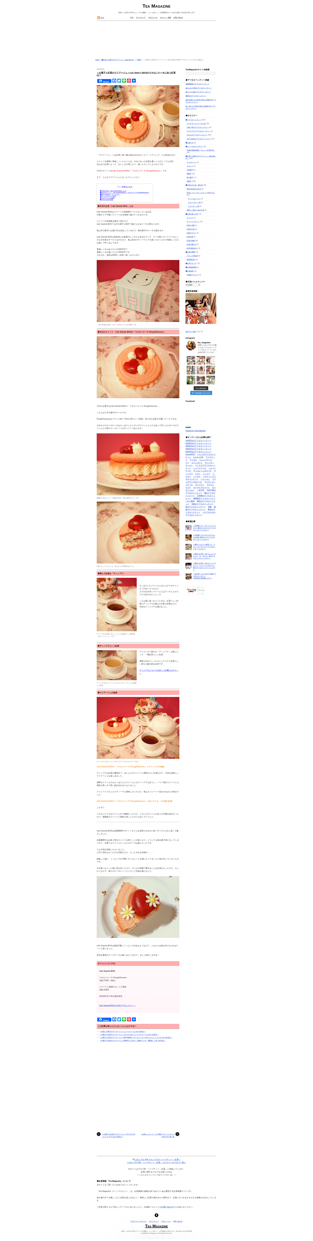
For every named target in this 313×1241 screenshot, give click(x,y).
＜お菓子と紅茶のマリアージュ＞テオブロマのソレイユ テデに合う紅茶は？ (116, 1135)
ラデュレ (210, 485)
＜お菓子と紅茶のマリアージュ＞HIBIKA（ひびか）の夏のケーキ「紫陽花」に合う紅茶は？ (132, 1040)
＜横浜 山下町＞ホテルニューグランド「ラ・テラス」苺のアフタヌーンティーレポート (204, 556)
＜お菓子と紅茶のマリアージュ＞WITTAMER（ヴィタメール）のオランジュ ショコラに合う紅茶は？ (136, 1037)
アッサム (193, 460)
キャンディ (209, 463)
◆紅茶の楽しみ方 (191, 214)
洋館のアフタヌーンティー (202, 504)
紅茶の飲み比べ (192, 248)
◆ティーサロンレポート (194, 146)
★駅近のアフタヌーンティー (195, 96)
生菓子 (189, 181)
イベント (190, 218)
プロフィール (152, 17)
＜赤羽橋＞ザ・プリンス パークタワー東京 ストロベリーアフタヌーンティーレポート (204, 528)
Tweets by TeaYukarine (195, 431)
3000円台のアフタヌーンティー (198, 446)
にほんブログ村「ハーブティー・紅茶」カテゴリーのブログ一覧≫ (156, 1162)
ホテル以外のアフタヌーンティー (199, 139)
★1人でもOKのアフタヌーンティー (198, 92)
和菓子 (189, 174)
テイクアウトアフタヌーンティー (199, 131)
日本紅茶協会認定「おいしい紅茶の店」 (201, 150)
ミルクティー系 (193, 206)
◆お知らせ (189, 143)
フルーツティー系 (194, 202)
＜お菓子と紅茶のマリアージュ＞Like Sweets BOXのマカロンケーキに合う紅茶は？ (136, 73)
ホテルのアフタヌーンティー (197, 135)
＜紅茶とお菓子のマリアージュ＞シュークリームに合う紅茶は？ (123, 1031)
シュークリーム (199, 468)
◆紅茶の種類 (190, 252)
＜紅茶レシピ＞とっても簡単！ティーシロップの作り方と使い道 (159, 1135)
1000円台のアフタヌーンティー (198, 440)
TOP (132, 17)
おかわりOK (198, 457)
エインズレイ (196, 463)
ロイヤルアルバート (201, 487)
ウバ (187, 463)
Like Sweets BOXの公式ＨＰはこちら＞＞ (117, 1005)
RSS (102, 18)
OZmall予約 (190, 454)
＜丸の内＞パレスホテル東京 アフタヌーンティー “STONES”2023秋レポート (204, 576)
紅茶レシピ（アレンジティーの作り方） (201, 193)
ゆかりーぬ (190, 332)
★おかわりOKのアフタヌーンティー (198, 88)
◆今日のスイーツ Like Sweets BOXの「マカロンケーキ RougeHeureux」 (125, 192)
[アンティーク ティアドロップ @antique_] (210, 360)
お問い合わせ (178, 17)
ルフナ (188, 487)
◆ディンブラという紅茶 (108, 196)
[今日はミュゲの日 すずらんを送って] (191, 380)
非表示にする (127, 187)
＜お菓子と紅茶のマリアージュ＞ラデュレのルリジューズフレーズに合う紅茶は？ (129, 1034)
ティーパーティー (193, 221)
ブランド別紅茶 (192, 256)
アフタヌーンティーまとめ (196, 124)
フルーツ (190, 166)
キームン (189, 465)
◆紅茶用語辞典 (191, 267)
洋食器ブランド (192, 275)
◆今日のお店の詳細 (106, 200)
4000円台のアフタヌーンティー (198, 449)
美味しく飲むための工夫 (195, 210)
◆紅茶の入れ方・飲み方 (194, 185)
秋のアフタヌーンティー (195, 507)
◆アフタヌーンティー (193, 120)
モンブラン (199, 485)
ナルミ (198, 474)
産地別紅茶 (191, 259)
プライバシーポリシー (138, 1221)
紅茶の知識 (191, 241)
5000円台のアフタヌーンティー (198, 452)
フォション (205, 479)
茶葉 (210, 507)
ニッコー (206, 474)
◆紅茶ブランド (191, 263)
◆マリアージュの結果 (107, 198)
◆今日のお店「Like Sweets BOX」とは (113, 191)
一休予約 (200, 490)
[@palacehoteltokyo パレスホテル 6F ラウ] (191, 360)
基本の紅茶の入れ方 (194, 189)
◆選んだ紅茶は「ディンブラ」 (110, 194)
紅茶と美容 (191, 225)
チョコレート (191, 162)
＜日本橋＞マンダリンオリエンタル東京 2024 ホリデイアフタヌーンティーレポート (204, 537)
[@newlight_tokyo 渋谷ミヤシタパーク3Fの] (201, 380)
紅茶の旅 (190, 237)
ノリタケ (197, 476)
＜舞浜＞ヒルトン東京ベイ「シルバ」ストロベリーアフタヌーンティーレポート (204, 547)
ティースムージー (194, 199)
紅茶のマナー (191, 233)
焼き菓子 (190, 177)
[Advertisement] (156, 39)
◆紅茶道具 (189, 271)
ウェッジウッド (205, 460)
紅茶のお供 (191, 229)
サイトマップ (140, 17)
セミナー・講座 (165, 17)
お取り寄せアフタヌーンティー (198, 127)
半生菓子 (190, 170)
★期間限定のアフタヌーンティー (197, 84)
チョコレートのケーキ (202, 471)
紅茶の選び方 (191, 244)
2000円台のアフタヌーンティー (198, 443)
